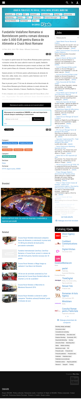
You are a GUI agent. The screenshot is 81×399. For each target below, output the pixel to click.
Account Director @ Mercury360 (66, 58)
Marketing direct (70, 343)
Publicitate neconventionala (62, 359)
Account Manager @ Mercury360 (66, 67)
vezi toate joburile (67, 217)
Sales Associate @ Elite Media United (65, 83)
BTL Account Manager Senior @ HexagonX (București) (65, 131)
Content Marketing (60, 334)
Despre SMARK (7, 393)
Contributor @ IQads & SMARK (46, 393)
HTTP (4, 169)
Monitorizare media (60, 348)
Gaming (71, 340)
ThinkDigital (67, 278)
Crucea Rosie (7, 150)
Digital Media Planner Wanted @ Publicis (65, 42)
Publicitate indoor (67, 356)
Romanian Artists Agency (70, 294)
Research (58, 364)
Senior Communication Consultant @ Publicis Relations (67, 51)
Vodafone (28, 150)
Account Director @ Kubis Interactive (63, 198)
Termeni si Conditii (34, 395)
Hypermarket (11, 169)
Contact (72, 393)
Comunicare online (67, 251)
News (21, 49)
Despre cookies (45, 395)
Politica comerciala (63, 393)
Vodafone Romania (26, 143)
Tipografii (65, 364)
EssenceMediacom (63, 263)
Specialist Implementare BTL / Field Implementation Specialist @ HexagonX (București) (66, 140)
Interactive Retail (60, 343)
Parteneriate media (30, 393)
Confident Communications (69, 242)
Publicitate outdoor (60, 361)
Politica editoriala (18, 393)
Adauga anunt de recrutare (68, 220)
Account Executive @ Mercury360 (66, 75)
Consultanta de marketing (62, 332)
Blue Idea (76, 374)
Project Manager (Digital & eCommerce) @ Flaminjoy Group (65, 173)
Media (56, 265)
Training (71, 364)
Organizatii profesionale (68, 313)
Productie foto (69, 351)
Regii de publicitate (67, 283)
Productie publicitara (61, 353)
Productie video (66, 288)
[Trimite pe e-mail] (50, 54)
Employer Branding (60, 275)
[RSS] (47, 54)
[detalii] (73, 48)
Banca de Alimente (9, 156)
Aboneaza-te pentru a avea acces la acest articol (26, 105)
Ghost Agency (68, 234)
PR (63, 246)
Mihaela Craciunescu (32, 49)
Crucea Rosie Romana (10, 143)
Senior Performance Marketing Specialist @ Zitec (65, 147)
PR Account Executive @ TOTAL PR (67, 165)
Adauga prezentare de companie (68, 321)
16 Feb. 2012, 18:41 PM (10, 49)
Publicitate (65, 236)
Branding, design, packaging (63, 326)
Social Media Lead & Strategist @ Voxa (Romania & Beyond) (66, 93)
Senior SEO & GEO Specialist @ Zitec (66, 156)
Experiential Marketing (68, 273)
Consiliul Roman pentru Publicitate (70, 309)
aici (17, 99)
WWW (18, 169)
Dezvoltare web (71, 334)
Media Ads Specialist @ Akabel (66, 102)
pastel (65, 268)
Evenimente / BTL (69, 298)
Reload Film (67, 286)
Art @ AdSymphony (62, 126)
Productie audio (59, 351)
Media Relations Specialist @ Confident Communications (64, 205)
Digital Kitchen (68, 249)
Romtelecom (18, 150)
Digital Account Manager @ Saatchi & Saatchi (66, 117)
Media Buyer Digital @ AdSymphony (67, 109)
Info (5, 123)
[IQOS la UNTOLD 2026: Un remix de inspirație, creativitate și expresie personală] (26, 205)
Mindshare (67, 301)
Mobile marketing (65, 345)
